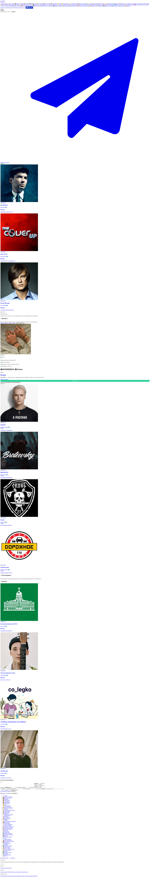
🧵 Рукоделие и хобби (144, 4)
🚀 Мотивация (11, 4)
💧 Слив (2, 5)
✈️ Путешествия (111, 4)
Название (2, 787)
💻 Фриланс (100, 5)
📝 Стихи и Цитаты (8, 5)
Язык (25, 788)
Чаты (7, 7)
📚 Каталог (2, 793)
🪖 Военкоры (26, 3)
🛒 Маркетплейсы (139, 3)
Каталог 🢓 (2, 2)
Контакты (35, 875)
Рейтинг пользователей (16, 871)
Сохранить (13, 791)
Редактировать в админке (5, 791)
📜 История (90, 3)
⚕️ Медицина (146, 3)
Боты (5, 7)
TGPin (1, 0)
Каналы (2, 7)
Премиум (7, 790)
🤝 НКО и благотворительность (26, 4)
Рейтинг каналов (3, 871)
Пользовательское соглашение (6, 875)
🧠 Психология (104, 4)
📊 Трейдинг (50, 5)
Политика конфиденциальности (19, 875)
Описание (32, 787)
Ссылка (17, 787)
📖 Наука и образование (52, 4)
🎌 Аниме (2, 3)
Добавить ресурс (22, 7)
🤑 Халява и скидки (94, 5)
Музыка (10, 323)
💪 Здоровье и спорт (73, 3)
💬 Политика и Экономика (71, 4)
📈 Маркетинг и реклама (131, 3)
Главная (2, 323)
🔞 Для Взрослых (33, 3)
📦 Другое (128, 5)
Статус (38, 788)
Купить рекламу (75, 380)
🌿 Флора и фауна (66, 5)
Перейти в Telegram (4, 379)
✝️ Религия (137, 4)
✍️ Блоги (59, 3)
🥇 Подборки (8, 793)
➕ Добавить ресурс (4, 857)
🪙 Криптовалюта (108, 3)
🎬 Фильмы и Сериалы (57, 5)
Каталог (6, 323)
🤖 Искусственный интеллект (99, 3)
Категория (10, 788)
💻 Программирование (91, 4)
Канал (14, 323)
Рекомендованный (14, 790)
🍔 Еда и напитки (65, 3)
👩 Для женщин (54, 3)
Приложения (11, 7)
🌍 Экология (114, 5)
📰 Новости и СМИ (62, 4)
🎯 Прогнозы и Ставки (81, 4)
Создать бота (30, 7)
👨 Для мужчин (40, 3)
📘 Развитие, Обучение (119, 4)
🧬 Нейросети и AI (43, 5)
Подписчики (49, 788)
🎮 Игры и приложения (82, 3)
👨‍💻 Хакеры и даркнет (107, 5)
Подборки (10, 871)
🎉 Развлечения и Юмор (129, 4)
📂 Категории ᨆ (14, 793)
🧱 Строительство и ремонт (27, 5)
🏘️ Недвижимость (43, 4)
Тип (1, 788)
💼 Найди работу (36, 4)
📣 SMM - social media (17, 5)
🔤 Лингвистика (116, 3)
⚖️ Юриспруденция (122, 5)
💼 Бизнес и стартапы (19, 3)
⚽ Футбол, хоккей (74, 5)
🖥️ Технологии (36, 5)
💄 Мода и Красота (4, 4)
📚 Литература (123, 3)
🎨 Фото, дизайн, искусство (83, 5)
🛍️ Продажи (98, 4)
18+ (2, 790)
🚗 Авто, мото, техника (9, 3)
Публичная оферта (29, 875)
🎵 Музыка (17, 4)
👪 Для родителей (47, 3)
